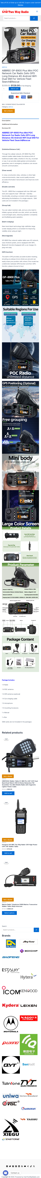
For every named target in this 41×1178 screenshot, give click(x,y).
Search (4, 926)
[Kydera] (11, 1005)
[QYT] (11, 1065)
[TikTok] (31, 1166)
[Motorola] (11, 1024)
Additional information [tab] (10, 124)
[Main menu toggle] (37, 11)
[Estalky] (11, 970)
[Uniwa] (11, 1096)
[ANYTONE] (29, 941)
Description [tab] (6, 120)
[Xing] (28, 1166)
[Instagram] (13, 1166)
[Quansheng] (29, 1044)
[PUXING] (11, 1042)
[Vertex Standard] (29, 1095)
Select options (9, 913)
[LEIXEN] (29, 1005)
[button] (36, 30)
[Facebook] (7, 1166)
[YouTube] (25, 1166)
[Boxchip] (29, 951)
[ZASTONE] (11, 1139)
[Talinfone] (11, 1083)
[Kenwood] (29, 991)
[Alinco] (11, 943)
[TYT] (29, 1083)
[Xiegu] (11, 1127)
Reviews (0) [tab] (6, 128)
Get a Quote (8, 111)
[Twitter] (10, 1166)
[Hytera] (29, 976)
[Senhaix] (29, 1065)
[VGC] (11, 1103)
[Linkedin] (19, 1166)
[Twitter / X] (34, 1166)
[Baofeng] (11, 957)
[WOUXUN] (29, 1108)
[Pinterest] (16, 1166)
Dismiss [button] (20, 5)
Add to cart (14, 89)
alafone (4, 67)
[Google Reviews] (22, 1166)
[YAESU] (29, 1119)
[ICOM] (11, 990)
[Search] (34, 18)
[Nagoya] (29, 1018)
